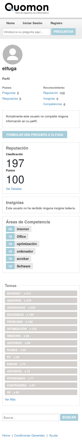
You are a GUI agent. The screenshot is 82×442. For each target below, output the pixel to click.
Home (10, 23)
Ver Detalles (14, 188)
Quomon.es (64, 7)
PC (13, 357)
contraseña (21, 385)
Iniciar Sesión (32, 23)
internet (19, 293)
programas (20, 378)
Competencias (52, 104)
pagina (16, 350)
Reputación (50, 92)
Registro (56, 23)
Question (19, 300)
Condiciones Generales (29, 435)
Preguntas (9, 92)
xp (13, 392)
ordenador (21, 307)
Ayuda (53, 435)
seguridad (20, 315)
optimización (22, 329)
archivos (18, 371)
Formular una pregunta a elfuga (34, 134)
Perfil (6, 78)
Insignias (49, 98)
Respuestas (10, 98)
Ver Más (10, 399)
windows (18, 336)
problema (20, 322)
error (16, 364)
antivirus (18, 343)
